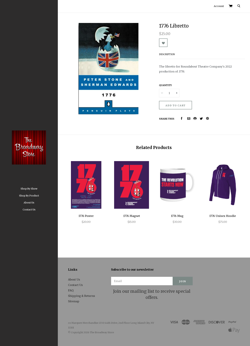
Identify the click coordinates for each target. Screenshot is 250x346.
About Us (29, 202)
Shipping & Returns (81, 296)
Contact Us (29, 209)
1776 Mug (177, 216)
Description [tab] (167, 54)
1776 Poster (86, 216)
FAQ (70, 290)
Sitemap (73, 301)
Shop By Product (29, 195)
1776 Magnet (131, 216)
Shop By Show (29, 188)
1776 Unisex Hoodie (222, 216)
